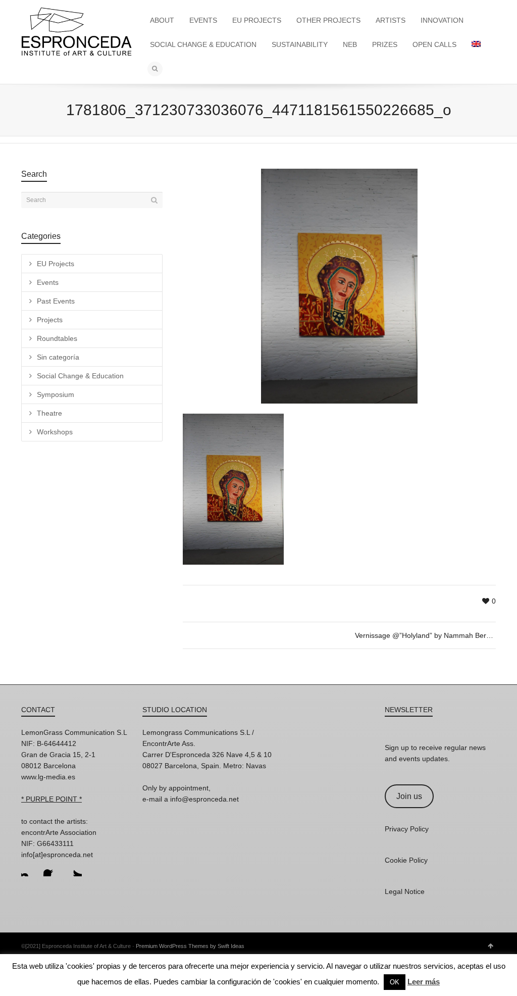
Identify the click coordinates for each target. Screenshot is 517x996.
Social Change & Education (80, 376)
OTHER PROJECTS (328, 20)
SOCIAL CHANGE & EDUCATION (203, 44)
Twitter (74, 868)
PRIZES (384, 44)
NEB (350, 44)
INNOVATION (442, 20)
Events (48, 282)
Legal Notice (405, 891)
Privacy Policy (407, 829)
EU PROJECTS (256, 20)
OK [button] (394, 982)
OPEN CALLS (434, 44)
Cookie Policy (406, 860)
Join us (409, 796)
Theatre (49, 413)
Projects (50, 320)
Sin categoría (58, 357)
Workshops (55, 432)
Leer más (423, 981)
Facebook (51, 868)
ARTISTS (390, 20)
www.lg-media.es (48, 777)
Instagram (29, 868)
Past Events (56, 301)
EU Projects (55, 264)
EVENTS (203, 20)
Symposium (55, 394)
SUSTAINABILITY (300, 44)
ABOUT (162, 20)
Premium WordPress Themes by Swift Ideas (190, 946)
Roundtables (57, 338)
